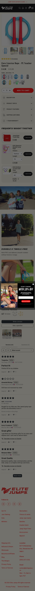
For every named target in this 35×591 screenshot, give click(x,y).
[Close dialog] (33, 284)
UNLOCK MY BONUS (26, 301)
